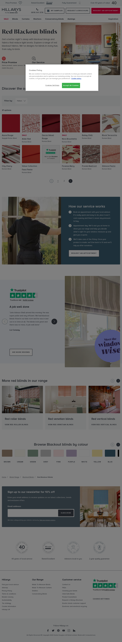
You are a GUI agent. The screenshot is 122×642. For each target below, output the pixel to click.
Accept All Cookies (71, 85)
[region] (62, 77)
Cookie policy (76, 79)
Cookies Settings (52, 85)
